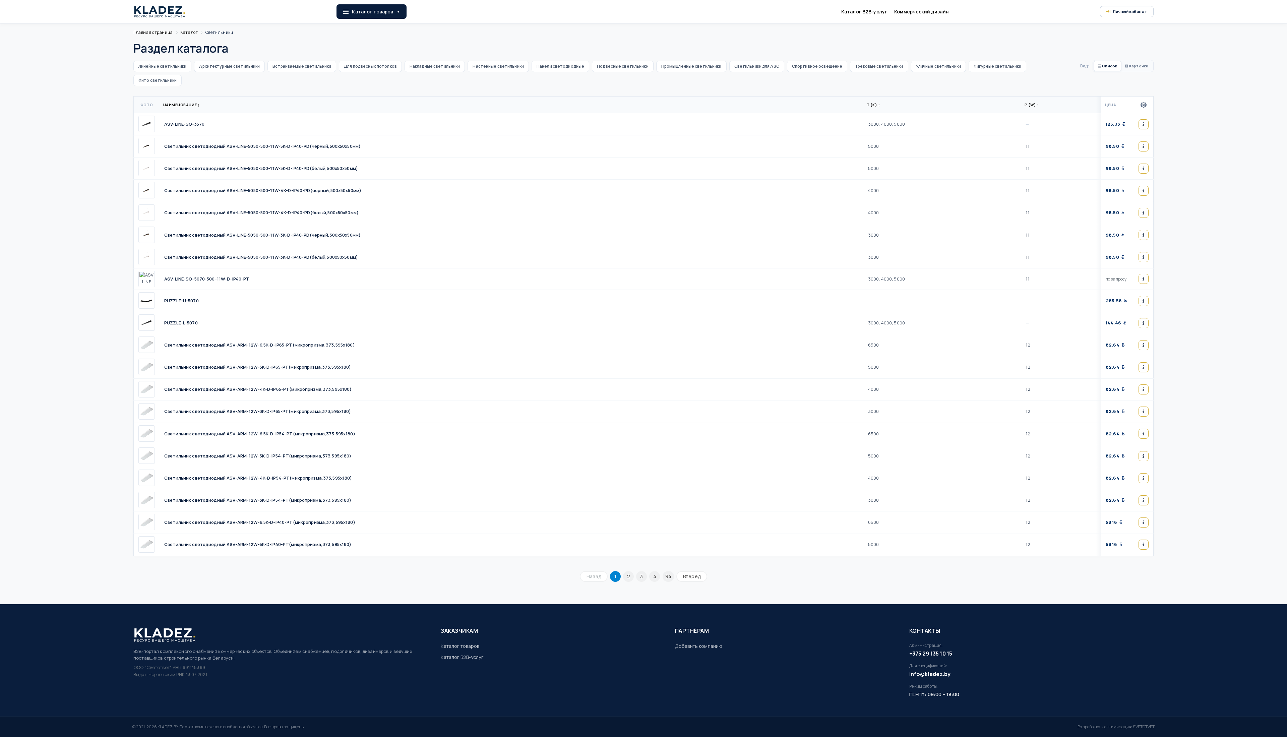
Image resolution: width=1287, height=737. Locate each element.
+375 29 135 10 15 (931, 653)
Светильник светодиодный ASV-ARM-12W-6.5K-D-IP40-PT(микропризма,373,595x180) (259, 522)
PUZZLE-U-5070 (181, 301)
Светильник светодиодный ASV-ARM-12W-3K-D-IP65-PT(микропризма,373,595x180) (257, 411)
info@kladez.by (930, 674)
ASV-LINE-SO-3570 (184, 124)
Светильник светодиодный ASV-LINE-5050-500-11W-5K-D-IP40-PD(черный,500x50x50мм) (262, 146)
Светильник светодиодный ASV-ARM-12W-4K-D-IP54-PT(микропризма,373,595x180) (258, 478)
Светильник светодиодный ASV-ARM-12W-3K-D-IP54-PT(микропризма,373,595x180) (258, 500)
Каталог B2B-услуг (864, 11)
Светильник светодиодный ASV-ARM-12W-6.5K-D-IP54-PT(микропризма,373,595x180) (259, 434)
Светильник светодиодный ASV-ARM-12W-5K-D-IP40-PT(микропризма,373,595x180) (258, 544)
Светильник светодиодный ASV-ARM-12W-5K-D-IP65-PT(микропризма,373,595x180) (257, 367)
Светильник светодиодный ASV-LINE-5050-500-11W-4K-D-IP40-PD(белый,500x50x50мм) (261, 212)
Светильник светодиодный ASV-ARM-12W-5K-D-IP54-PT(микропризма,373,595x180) (258, 456)
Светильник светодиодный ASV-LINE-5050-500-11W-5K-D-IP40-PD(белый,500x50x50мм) (261, 168)
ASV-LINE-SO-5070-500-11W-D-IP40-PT (206, 279)
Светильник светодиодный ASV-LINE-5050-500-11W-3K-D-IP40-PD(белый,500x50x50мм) (261, 257)
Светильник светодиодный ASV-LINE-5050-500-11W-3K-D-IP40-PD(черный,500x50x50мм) (262, 235)
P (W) (1032, 104)
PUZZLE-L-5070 (181, 323)
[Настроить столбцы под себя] (1143, 105)
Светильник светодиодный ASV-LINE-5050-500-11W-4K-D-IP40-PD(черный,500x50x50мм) (262, 190)
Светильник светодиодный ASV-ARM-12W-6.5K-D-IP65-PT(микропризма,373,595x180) (259, 345)
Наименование (181, 104)
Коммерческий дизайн (921, 11)
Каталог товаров (372, 11)
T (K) (873, 104)
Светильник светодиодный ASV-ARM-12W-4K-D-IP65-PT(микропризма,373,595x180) (258, 389)
